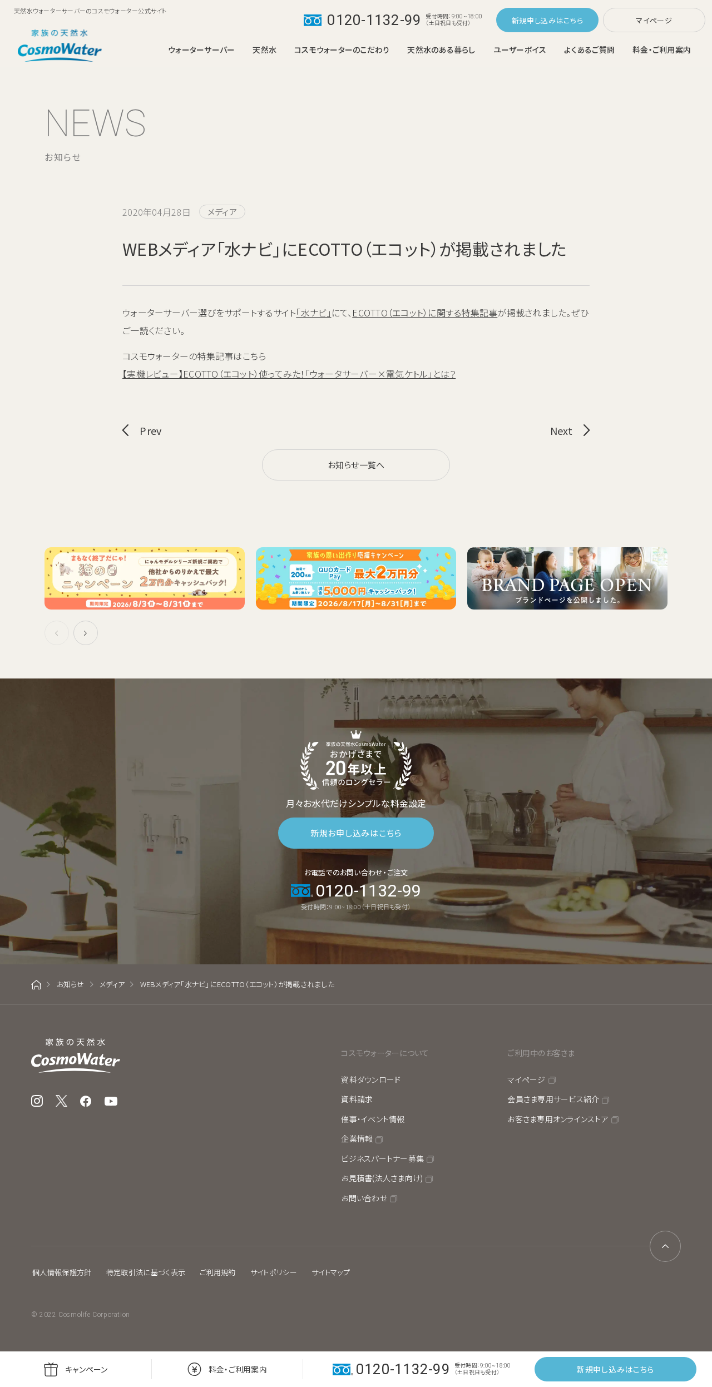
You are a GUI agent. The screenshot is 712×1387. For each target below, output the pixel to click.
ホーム (36, 984)
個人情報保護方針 (62, 1272)
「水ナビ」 (313, 312)
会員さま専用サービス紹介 (553, 1098)
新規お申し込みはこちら (356, 833)
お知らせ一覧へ (356, 464)
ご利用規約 (218, 1272)
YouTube (111, 1101)
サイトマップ (331, 1272)
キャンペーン (86, 1369)
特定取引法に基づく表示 (146, 1272)
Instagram (37, 1101)
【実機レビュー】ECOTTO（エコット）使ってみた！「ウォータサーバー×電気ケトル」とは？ (289, 373)
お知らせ (71, 984)
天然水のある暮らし (441, 49)
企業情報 (357, 1138)
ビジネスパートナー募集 (382, 1158)
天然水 (264, 49)
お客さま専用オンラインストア (558, 1119)
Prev (150, 430)
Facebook (86, 1101)
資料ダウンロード (370, 1079)
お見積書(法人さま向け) (382, 1177)
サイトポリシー (273, 1272)
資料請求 (357, 1098)
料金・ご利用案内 (661, 49)
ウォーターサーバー (201, 49)
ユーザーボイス (520, 49)
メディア (112, 984)
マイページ (654, 20)
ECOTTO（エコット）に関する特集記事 (424, 312)
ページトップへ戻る (665, 1246)
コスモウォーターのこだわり (341, 49)
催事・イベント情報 (372, 1119)
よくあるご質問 (589, 49)
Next (561, 430)
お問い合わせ (364, 1197)
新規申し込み (534, 20)
